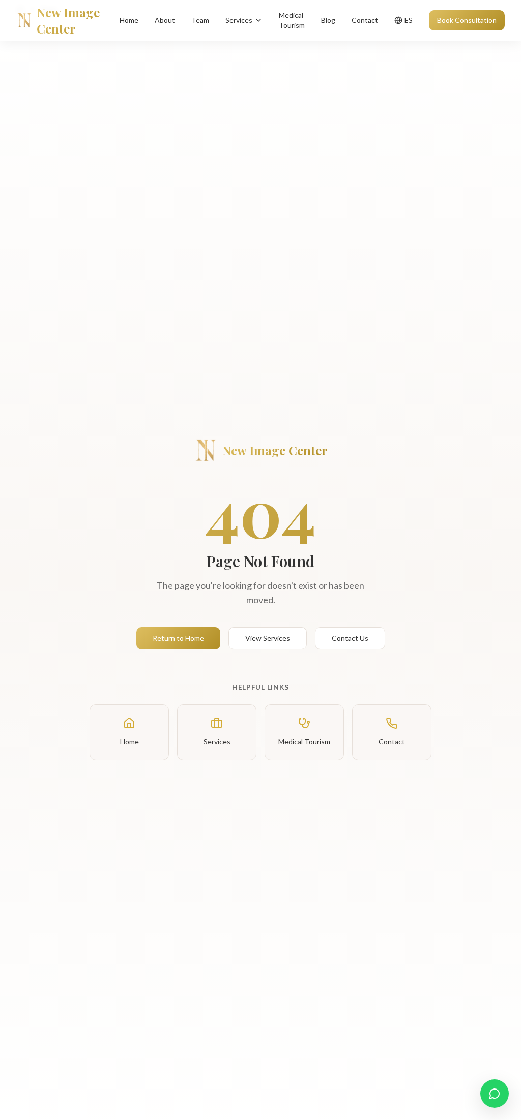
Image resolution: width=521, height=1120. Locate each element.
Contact (365, 20)
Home (129, 20)
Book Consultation (467, 20)
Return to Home (178, 638)
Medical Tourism (292, 20)
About (165, 20)
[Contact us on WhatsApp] (494, 1093)
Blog (328, 20)
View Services (267, 638)
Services (238, 20)
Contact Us (350, 638)
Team (200, 20)
